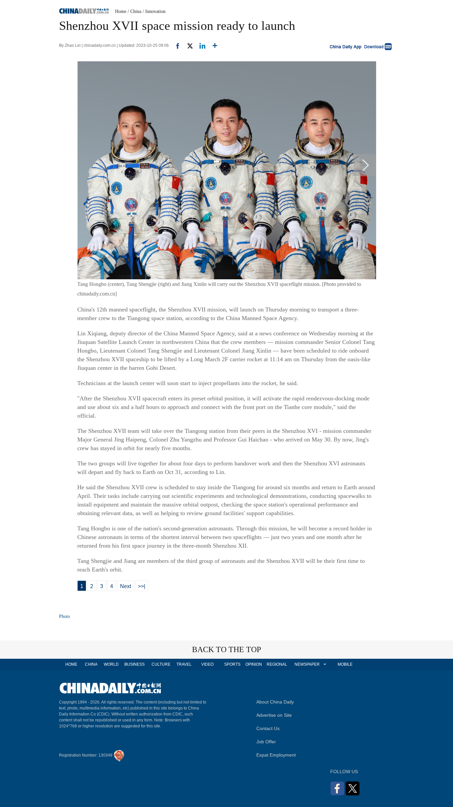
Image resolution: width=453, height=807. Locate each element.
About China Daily (275, 702)
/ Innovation (154, 11)
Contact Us (268, 728)
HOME (71, 664)
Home (120, 11)
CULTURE (161, 664)
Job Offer (266, 741)
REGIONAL (277, 664)
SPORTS (232, 664)
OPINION (253, 664)
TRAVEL (184, 664)
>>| (141, 586)
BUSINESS (134, 664)
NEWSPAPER (306, 664)
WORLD (111, 664)
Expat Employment (276, 755)
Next (125, 586)
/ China (134, 11)
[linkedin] (200, 45)
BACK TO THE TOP (226, 649)
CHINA (91, 664)
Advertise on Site (274, 715)
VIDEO (207, 664)
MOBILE (345, 664)
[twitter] (187, 45)
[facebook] (175, 45)
